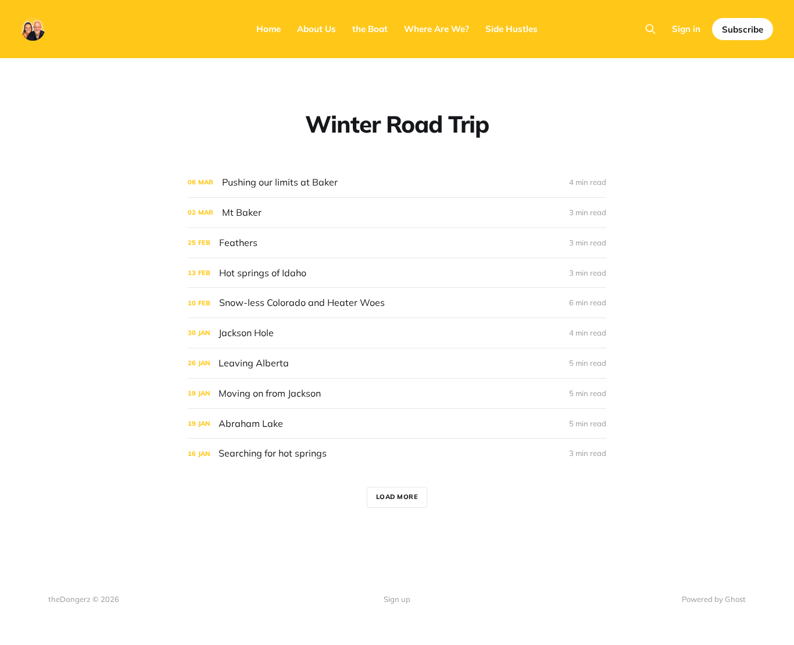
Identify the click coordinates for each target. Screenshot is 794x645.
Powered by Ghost (714, 599)
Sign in (686, 28)
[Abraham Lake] (397, 424)
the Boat (370, 28)
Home (268, 28)
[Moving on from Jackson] (397, 393)
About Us (316, 28)
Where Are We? (436, 28)
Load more (397, 497)
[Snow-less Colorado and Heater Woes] (397, 303)
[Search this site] (650, 29)
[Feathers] (397, 243)
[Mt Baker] (397, 212)
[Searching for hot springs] (397, 453)
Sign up (397, 599)
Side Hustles (511, 28)
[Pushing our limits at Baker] (397, 182)
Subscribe (742, 29)
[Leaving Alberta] (397, 363)
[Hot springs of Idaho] (397, 273)
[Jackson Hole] (397, 333)
